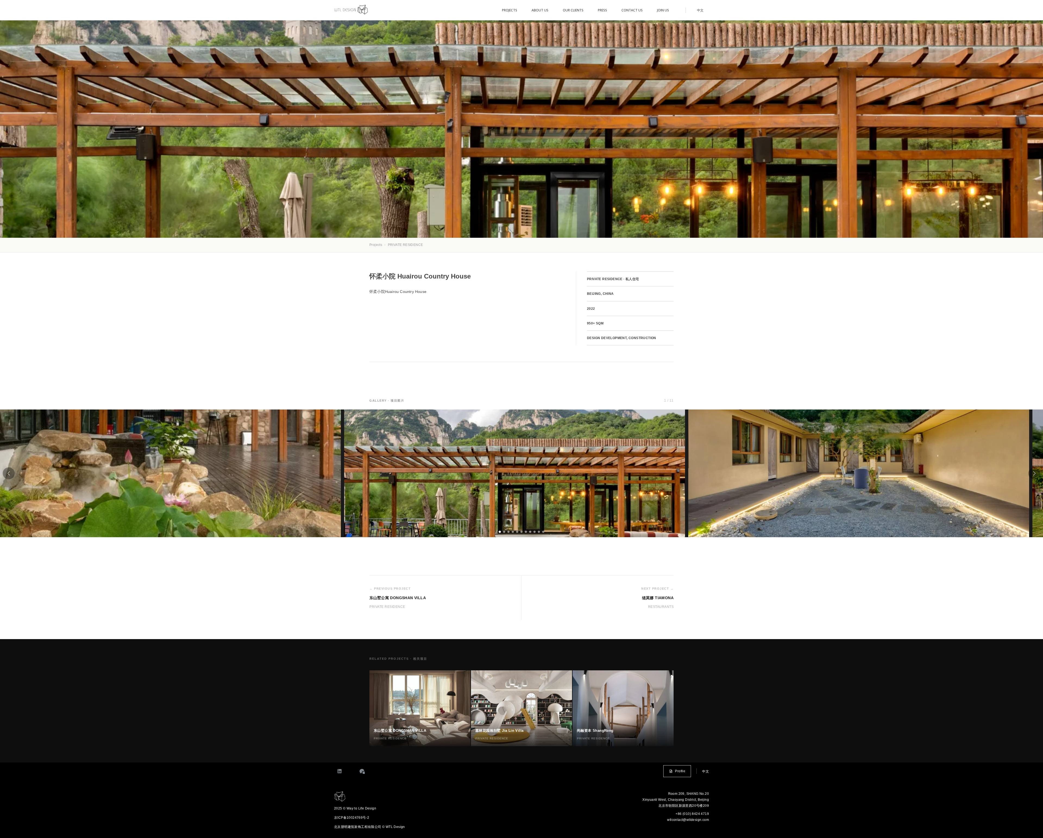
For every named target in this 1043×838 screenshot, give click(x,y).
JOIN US (663, 10)
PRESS (602, 10)
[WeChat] (362, 771)
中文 (700, 10)
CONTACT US (632, 10)
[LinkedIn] (339, 771)
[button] (9, 473)
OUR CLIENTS (573, 10)
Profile (680, 771)
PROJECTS (509, 10)
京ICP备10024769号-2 (351, 818)
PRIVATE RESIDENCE (405, 245)
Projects (375, 245)
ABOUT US (540, 10)
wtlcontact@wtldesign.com (688, 820)
